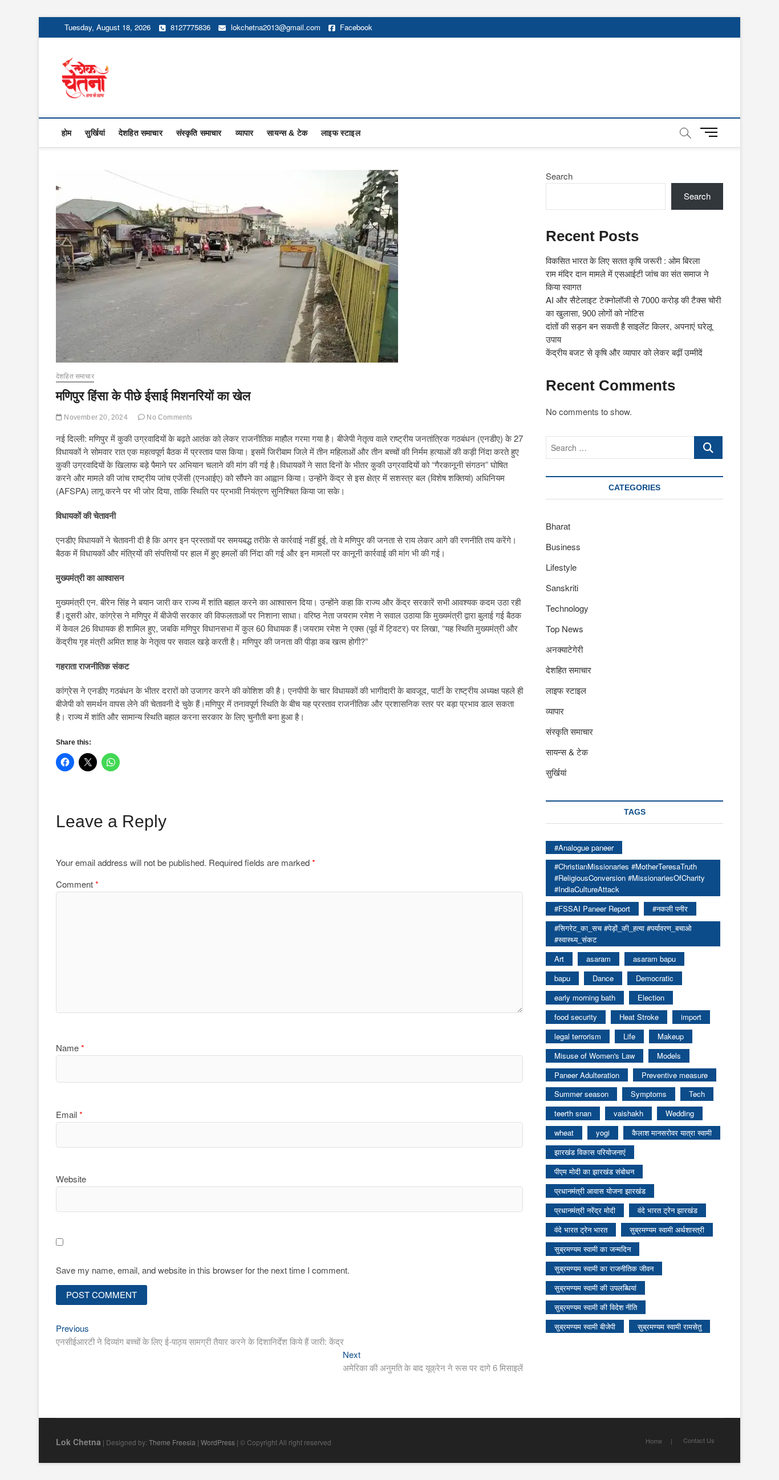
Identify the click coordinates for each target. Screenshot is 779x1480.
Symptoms (649, 1093)
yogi (603, 1132)
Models (669, 1055)
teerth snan (572, 1113)
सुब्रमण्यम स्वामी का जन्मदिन (592, 1248)
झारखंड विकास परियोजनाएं (590, 1151)
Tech (697, 1093)
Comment (77, 884)
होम (66, 132)
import (691, 1016)
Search (559, 176)
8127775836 (189, 27)
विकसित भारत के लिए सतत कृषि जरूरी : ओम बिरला (623, 260)
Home (654, 1440)
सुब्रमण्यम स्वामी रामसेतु (669, 1326)
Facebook (355, 27)
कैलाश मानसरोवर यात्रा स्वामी (672, 1132)
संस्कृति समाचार (199, 132)
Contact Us (699, 1440)
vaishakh (628, 1113)
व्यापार (245, 132)
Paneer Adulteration (586, 1075)
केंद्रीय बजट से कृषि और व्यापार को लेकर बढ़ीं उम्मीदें (624, 352)
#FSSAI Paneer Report (592, 908)
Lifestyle (561, 567)
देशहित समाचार (141, 132)
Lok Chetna (78, 1442)
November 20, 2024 (95, 417)
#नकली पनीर (670, 908)
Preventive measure (675, 1075)
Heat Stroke (639, 1016)
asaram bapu (654, 958)
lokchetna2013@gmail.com (275, 27)
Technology (567, 608)
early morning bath (584, 997)
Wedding (680, 1113)
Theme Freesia (172, 1442)
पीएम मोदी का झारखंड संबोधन (594, 1171)
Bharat (558, 526)
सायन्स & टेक (287, 132)
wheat (564, 1132)
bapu (562, 978)
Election (651, 997)
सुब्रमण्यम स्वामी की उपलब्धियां (595, 1287)
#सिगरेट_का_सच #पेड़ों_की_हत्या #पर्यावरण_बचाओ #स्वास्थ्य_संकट (623, 933)
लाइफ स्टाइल (340, 132)
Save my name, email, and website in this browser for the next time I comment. (203, 1270)
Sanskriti (562, 587)
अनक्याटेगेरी (564, 649)
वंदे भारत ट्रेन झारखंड (667, 1210)
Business (563, 546)
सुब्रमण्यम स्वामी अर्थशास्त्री (667, 1229)
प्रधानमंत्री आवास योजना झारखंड (600, 1190)
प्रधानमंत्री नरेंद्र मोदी (584, 1210)
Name (70, 1048)
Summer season (581, 1093)
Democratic (654, 978)
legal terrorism (577, 1036)
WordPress (218, 1442)
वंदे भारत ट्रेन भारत (580, 1229)
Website (71, 1179)
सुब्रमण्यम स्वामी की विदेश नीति (595, 1307)
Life (629, 1036)
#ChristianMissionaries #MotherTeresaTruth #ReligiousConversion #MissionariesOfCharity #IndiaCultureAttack (629, 877)
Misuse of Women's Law (594, 1055)
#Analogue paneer (584, 847)
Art (559, 958)
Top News (564, 629)
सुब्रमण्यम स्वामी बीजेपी (584, 1326)
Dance (603, 978)
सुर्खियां (95, 132)
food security (575, 1016)
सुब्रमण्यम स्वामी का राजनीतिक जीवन (604, 1268)
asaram (598, 958)
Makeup (671, 1036)
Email (69, 1114)
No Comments (168, 417)
